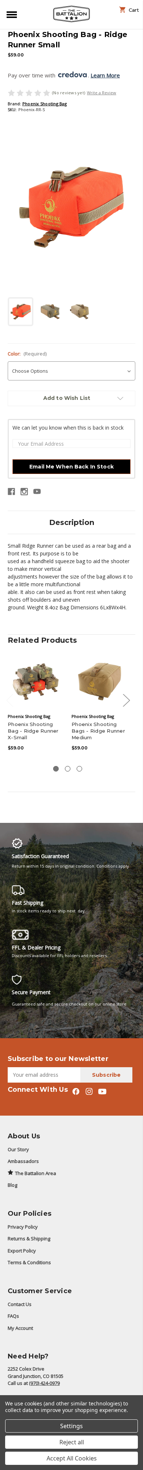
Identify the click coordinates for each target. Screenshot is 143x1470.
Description (71, 522)
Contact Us (20, 1304)
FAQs (13, 1316)
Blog (12, 1185)
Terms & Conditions (29, 1262)
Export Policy (22, 1250)
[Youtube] (37, 491)
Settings (71, 1426)
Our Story (18, 1149)
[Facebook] (11, 491)
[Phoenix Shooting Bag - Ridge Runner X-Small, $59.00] (36, 681)
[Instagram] (24, 491)
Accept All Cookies (72, 1458)
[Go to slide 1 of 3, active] (56, 769)
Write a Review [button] (101, 92)
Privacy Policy (23, 1226)
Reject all (71, 1442)
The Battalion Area (35, 1173)
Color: (27, 353)
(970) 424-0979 (44, 1383)
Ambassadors (23, 1161)
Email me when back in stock (71, 466)
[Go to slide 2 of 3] (67, 769)
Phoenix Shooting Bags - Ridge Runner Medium (98, 730)
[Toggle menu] (10, 14)
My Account (20, 1328)
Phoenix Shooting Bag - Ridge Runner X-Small (33, 730)
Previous (9, 700)
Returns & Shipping (29, 1238)
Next (126, 700)
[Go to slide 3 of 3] (79, 769)
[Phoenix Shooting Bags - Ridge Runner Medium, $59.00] (99, 681)
